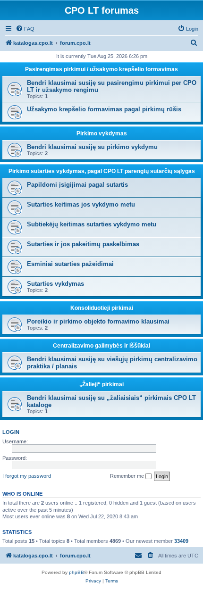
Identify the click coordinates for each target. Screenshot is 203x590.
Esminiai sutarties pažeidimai (70, 263)
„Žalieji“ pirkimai (101, 384)
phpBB (76, 572)
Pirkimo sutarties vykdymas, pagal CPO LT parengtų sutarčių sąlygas (101, 171)
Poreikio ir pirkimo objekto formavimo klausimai (98, 321)
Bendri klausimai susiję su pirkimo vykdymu (92, 146)
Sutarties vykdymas (55, 283)
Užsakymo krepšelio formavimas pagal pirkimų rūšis (104, 109)
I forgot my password (26, 476)
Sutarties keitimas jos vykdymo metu (81, 204)
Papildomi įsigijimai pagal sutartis (77, 184)
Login (10, 432)
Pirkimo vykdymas (101, 133)
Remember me (127, 476)
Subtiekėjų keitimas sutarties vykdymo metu (91, 224)
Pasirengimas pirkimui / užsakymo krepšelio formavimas (101, 69)
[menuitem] (25, 28)
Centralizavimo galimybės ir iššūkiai (101, 345)
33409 (181, 541)
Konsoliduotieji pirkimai (101, 308)
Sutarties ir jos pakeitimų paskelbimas (83, 244)
